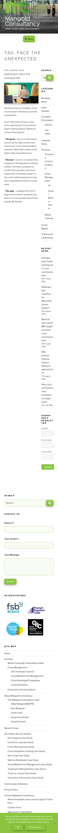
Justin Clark (17, 713)
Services (45, 150)
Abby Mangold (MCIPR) (22, 704)
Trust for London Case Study (22, 773)
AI (49, 185)
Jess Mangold (17, 708)
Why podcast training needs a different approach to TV (47, 362)
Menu (30, 39)
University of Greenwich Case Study (26, 777)
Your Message (11, 555)
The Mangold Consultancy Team (24, 700)
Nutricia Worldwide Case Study (23, 760)
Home (7, 653)
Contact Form (14, 807)
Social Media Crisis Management (27, 676)
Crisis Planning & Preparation (25, 680)
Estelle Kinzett (18, 721)
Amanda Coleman (20, 717)
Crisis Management (49, 177)
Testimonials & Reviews (16, 784)
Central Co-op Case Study (21, 742)
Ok (18, 827)
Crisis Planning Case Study (21, 747)
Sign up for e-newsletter (20, 812)
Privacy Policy (11, 789)
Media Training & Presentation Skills (26, 663)
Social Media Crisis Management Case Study (30, 764)
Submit (10, 581)
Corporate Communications (49, 161)
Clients (48, 125)
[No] (54, 823)
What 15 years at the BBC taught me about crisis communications (47, 330)
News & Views (11, 728)
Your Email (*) (12, 539)
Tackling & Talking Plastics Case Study (27, 769)
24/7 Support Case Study (20, 738)
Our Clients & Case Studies (17, 734)
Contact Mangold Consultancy (19, 795)
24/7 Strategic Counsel (22, 671)
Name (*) (9, 523)
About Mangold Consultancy (18, 696)
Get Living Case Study (19, 755)
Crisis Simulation (19, 685)
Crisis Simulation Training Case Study (26, 751)
